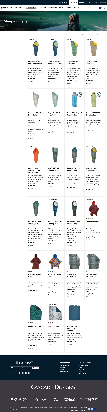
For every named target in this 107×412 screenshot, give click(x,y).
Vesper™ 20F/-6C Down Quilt (34, 114)
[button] (19, 8)
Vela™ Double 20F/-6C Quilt (91, 276)
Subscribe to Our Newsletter (22, 368)
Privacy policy (63, 407)
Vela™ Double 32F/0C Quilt (72, 276)
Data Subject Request (27, 407)
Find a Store (82, 373)
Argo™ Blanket (53, 326)
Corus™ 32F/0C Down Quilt (91, 62)
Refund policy (83, 407)
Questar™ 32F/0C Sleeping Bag (34, 222)
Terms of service (73, 407)
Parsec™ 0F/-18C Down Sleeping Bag (35, 62)
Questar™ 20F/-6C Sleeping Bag (93, 169)
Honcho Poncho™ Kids (54, 276)
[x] (26, 373)
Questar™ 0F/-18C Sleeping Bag (73, 169)
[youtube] (29, 373)
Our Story (62, 367)
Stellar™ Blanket (34, 326)
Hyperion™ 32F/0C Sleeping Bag (74, 222)
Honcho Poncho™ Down (34, 276)
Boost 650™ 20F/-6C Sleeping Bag (74, 114)
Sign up (35, 368)
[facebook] (23, 373)
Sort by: (78, 35)
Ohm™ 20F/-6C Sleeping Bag (53, 169)
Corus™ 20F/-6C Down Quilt (73, 62)
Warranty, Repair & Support (84, 366)
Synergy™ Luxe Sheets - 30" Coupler (72, 328)
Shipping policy (73, 410)
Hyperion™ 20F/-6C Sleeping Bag (55, 223)
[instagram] (20, 373)
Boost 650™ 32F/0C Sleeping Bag (93, 114)
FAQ (80, 371)
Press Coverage (64, 371)
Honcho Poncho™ (92, 222)
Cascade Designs (65, 365)
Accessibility (83, 410)
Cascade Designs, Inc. (13, 408)
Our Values (63, 369)
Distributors (82, 369)
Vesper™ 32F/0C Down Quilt (54, 114)
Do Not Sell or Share (41, 407)
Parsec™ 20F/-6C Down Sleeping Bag (55, 62)
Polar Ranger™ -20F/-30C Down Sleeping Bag (34, 170)
